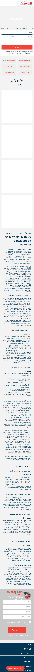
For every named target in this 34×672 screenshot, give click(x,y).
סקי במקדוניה (25, 72)
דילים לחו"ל (28, 649)
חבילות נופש (28, 662)
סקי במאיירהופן (24, 66)
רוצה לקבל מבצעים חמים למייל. (19, 623)
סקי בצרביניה (4, 28)
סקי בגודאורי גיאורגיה (9, 60)
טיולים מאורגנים (26, 653)
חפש (17, 47)
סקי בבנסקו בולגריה (24, 60)
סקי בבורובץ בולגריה (9, 72)
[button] (3, 32)
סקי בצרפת (9, 66)
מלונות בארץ (28, 657)
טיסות (30, 645)
